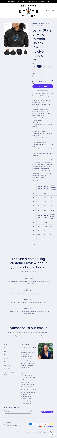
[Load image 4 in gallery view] (25, 52)
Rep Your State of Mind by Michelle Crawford (26, 431)
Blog (5, 354)
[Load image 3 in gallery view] (19, 52)
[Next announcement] (54, 1)
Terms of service (38, 432)
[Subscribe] (40, 337)
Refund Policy (8, 365)
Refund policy (50, 431)
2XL (36, 70)
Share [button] (35, 244)
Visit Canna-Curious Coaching (9, 373)
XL (50, 66)
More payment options (42, 90)
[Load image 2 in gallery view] (13, 52)
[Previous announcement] (3, 1)
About (5, 351)
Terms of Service (8, 368)
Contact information (48, 432)
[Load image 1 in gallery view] (7, 52)
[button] (3, 11)
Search (6, 348)
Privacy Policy (8, 361)
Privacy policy (30, 432)
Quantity (34, 73)
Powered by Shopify (40, 431)
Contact (6, 358)
